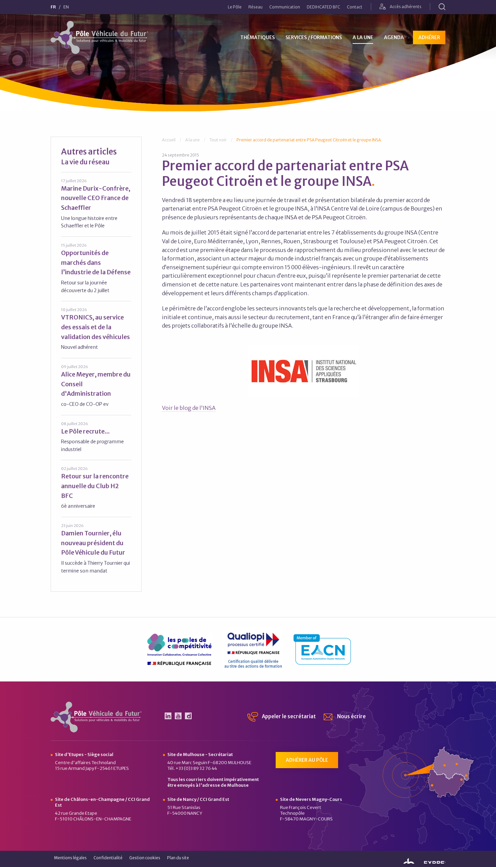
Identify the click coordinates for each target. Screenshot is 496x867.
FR (53, 7)
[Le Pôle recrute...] (96, 437)
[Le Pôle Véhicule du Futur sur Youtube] (178, 715)
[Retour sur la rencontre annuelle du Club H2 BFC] (96, 488)
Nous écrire (351, 716)
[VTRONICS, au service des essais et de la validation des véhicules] (96, 329)
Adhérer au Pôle (307, 760)
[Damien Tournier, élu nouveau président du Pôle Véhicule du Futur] (96, 549)
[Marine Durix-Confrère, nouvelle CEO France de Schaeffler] (96, 204)
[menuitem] (234, 7)
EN (66, 7)
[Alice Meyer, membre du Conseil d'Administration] (96, 386)
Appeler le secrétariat (288, 716)
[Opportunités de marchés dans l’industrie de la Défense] (96, 268)
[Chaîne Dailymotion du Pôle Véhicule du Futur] (188, 715)
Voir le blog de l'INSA (189, 407)
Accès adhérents (405, 6)
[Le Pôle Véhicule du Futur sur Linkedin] (168, 715)
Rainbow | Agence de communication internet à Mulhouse (421, 860)
